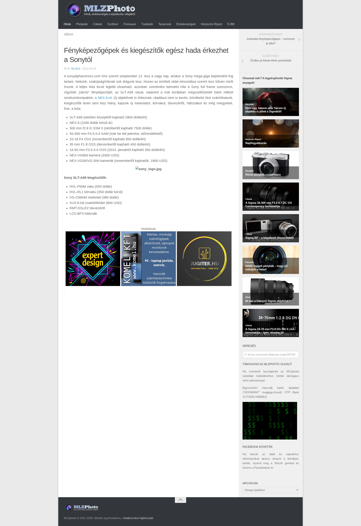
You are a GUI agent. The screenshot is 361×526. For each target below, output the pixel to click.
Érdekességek (186, 24)
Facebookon (262, 467)
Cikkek (97, 24)
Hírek (67, 24)
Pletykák (82, 24)
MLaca (75, 68)
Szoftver (112, 24)
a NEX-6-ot (103, 98)
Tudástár (147, 24)
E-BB (230, 24)
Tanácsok (164, 24)
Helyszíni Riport (211, 24)
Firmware (130, 24)
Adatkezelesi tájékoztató (138, 518)
